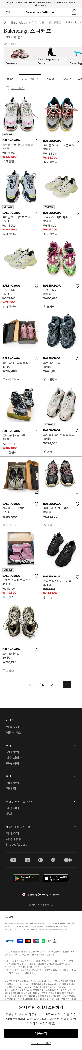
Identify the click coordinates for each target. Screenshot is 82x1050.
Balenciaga (19, 22)
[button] (74, 12)
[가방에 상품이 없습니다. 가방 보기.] (74, 12)
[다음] (51, 684)
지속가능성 (13, 839)
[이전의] (30, 684)
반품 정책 (12, 763)
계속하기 (41, 1033)
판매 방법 (12, 783)
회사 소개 (12, 833)
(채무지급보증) (19, 954)
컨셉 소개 (12, 727)
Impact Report (16, 844)
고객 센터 (12, 808)
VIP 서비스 (13, 732)
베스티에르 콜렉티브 (18, 826)
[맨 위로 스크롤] (67, 684)
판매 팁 (11, 788)
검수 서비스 (14, 757)
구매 (8, 745)
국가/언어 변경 (41, 1043)
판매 (8, 776)
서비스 (10, 720)
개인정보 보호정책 (39, 905)
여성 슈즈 (37, 22)
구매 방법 (12, 752)
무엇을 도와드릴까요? (19, 801)
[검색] (8, 12)
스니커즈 (55, 22)
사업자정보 (70, 923)
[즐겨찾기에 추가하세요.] (36, 140)
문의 (9, 814)
